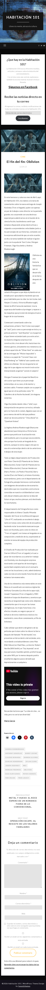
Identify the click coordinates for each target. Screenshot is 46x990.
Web (23, 914)
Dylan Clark (31, 761)
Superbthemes (24, 986)
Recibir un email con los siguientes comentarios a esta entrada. (23, 938)
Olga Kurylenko (12, 774)
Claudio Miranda (13, 757)
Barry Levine (31, 753)
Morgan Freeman (13, 769)
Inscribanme (23, 118)
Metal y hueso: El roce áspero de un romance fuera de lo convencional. (23, 802)
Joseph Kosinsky (12, 765)
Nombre (23, 893)
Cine (23, 157)
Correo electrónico (23, 903)
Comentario (23, 862)
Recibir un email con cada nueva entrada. (23, 947)
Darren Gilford (31, 757)
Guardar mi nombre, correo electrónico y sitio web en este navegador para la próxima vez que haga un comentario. (23, 926)
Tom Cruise (10, 778)
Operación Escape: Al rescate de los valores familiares (23, 824)
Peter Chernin (29, 774)
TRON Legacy (23, 778)
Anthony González (13, 753)
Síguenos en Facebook (23, 87)
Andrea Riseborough (14, 749)
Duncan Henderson (14, 761)
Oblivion (28, 769)
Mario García (9, 721)
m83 (24, 765)
